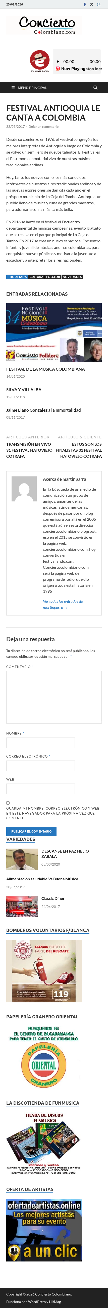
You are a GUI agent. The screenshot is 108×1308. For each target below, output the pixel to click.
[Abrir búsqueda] (95, 88)
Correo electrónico (28, 756)
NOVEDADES (72, 277)
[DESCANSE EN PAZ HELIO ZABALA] (22, 851)
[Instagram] (99, 4)
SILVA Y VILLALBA (23, 389)
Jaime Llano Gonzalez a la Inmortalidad (43, 410)
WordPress (37, 1301)
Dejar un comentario (44, 127)
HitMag (55, 1301)
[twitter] (92, 4)
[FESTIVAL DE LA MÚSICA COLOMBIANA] (54, 334)
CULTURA (36, 277)
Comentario (19, 667)
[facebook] (85, 4)
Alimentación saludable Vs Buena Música (42, 878)
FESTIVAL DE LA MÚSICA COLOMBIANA (45, 369)
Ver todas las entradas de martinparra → (63, 604)
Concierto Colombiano (53, 1294)
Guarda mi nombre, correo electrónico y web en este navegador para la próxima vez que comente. (52, 813)
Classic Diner (53, 898)
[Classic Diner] (22, 898)
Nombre (15, 733)
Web (10, 779)
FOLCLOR (53, 277)
